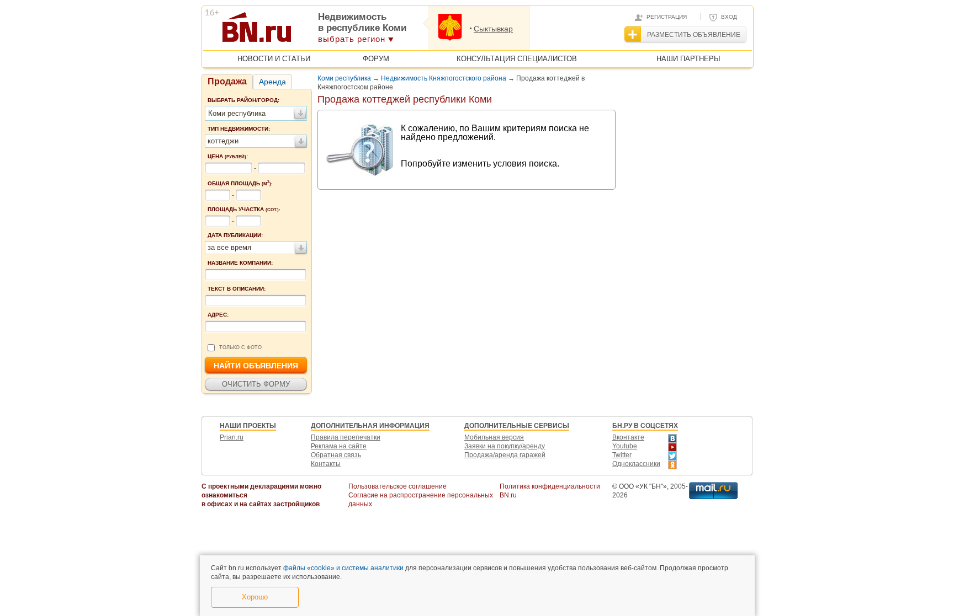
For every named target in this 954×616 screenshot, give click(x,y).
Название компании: (240, 263)
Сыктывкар (493, 28)
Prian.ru (231, 437)
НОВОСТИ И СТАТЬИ (273, 59)
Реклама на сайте (339, 446)
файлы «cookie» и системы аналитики (343, 568)
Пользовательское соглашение (397, 486)
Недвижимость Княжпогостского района (443, 78)
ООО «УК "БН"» (643, 486)
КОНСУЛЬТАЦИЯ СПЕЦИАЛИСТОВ (517, 59)
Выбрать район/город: (243, 100)
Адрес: (218, 315)
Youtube (624, 446)
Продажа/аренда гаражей (504, 455)
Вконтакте (628, 437)
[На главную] (310, 31)
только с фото (240, 347)
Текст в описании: (237, 289)
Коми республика (344, 78)
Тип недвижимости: (239, 129)
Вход (729, 17)
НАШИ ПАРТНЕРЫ (688, 59)
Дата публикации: (235, 235)
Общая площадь (240, 183)
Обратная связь (336, 455)
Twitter (622, 455)
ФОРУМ (376, 59)
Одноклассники (636, 463)
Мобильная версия (494, 437)
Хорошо (255, 597)
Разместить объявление (693, 35)
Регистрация (666, 17)
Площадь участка (244, 209)
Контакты (326, 463)
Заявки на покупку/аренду (504, 446)
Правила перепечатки (345, 437)
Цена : (228, 156)
